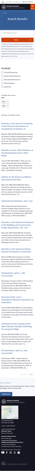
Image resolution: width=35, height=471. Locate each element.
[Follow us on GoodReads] (19, 453)
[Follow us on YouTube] (2, 453)
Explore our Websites (27, 2)
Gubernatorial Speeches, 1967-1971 (17, 201)
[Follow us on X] (15, 453)
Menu (32, 6)
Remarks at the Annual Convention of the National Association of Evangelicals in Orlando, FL (17, 126)
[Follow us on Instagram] (10, 453)
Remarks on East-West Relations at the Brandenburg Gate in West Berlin (17, 153)
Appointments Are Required (9, 440)
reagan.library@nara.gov (8, 429)
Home (4, 13)
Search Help (14, 56)
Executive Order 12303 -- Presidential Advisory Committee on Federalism (17, 300)
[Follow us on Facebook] (6, 453)
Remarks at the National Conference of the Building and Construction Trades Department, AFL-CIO (17, 225)
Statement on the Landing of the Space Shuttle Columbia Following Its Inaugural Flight (16, 326)
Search (16, 40)
